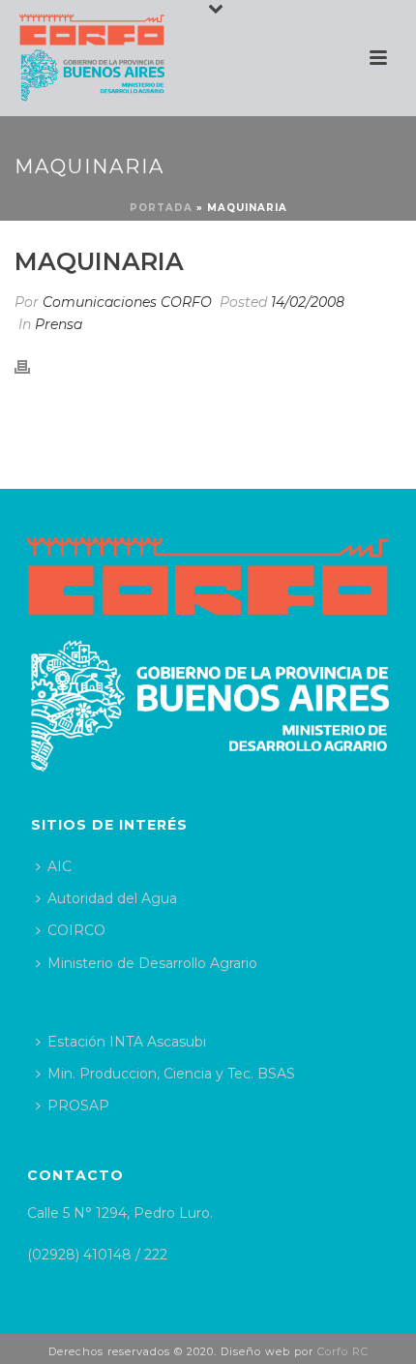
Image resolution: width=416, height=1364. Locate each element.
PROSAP (78, 1105)
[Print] (32, 366)
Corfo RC (343, 1351)
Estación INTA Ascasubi (126, 1041)
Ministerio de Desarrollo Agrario (152, 963)
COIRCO (76, 930)
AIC (59, 866)
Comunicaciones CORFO (127, 302)
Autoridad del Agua (112, 898)
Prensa (58, 324)
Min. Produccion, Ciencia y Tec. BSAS (171, 1073)
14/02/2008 (307, 302)
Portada (161, 207)
